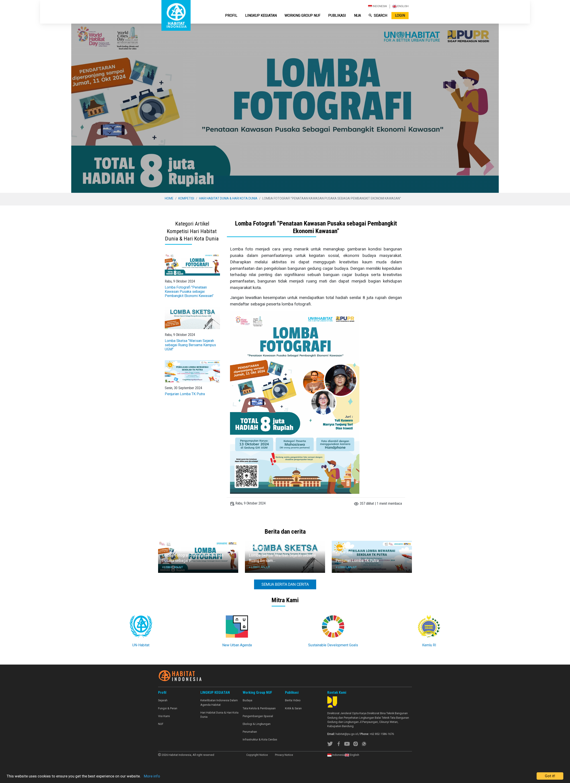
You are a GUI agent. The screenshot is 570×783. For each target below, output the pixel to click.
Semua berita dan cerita (285, 584)
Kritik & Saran (293, 708)
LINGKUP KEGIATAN (261, 15)
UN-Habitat (140, 645)
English (403, 6)
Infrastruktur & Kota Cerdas (260, 739)
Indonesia (379, 6)
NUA (357, 15)
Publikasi (337, 15)
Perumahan (250, 731)
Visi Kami (164, 716)
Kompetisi (186, 198)
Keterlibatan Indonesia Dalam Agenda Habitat (219, 702)
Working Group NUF (302, 15)
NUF (160, 724)
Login (400, 15)
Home (169, 198)
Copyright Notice (257, 755)
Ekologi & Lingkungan (257, 724)
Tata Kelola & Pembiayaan (259, 708)
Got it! (550, 776)
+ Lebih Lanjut (172, 567)
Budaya (247, 700)
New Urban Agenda (237, 645)
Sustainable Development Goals (333, 645)
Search (380, 15)
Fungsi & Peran (167, 708)
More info (152, 776)
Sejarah (162, 700)
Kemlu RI (429, 645)
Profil (231, 15)
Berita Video (293, 700)
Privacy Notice (284, 755)
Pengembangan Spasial (258, 716)
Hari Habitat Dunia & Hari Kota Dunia (228, 198)
